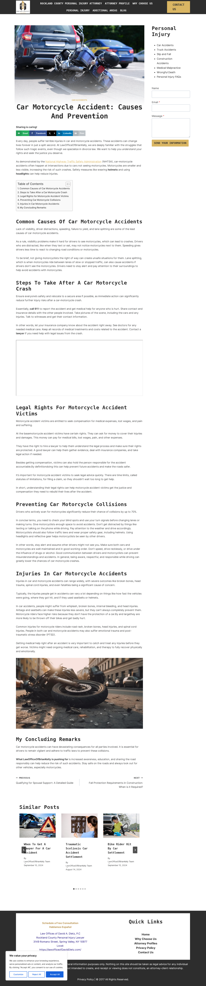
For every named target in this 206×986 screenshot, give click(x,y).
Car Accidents (165, 45)
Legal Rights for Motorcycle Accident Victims (44, 196)
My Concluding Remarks (33, 207)
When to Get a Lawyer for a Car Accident (37, 848)
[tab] (74, 889)
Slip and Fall (164, 54)
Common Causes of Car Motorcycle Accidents (45, 188)
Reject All (36, 974)
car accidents (79, 100)
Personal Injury (78, 10)
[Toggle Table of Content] (66, 184)
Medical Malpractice (168, 67)
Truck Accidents (166, 49)
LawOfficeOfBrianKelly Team (37, 861)
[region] (36, 965)
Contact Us (178, 7)
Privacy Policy (145, 948)
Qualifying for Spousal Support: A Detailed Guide (44, 780)
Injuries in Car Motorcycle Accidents (39, 203)
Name (155, 88)
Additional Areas (105, 10)
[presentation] (37, 825)
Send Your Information (170, 142)
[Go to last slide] (24, 850)
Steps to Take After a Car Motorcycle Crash (43, 192)
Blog (123, 10)
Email (156, 102)
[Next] (135, 850)
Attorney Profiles (145, 943)
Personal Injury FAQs (169, 76)
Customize (18, 974)
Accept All (55, 974)
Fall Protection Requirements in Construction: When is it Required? (116, 782)
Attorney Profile (117, 3)
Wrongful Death (166, 72)
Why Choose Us (143, 3)
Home (146, 934)
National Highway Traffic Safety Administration (73, 161)
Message (158, 116)
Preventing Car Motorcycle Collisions (40, 199)
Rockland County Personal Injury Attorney (71, 3)
